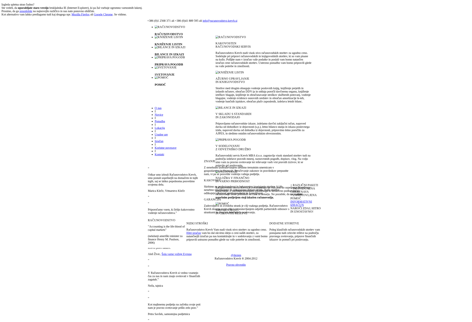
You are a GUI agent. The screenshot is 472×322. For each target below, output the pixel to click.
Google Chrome (103, 14)
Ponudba (160, 121)
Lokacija (160, 127)
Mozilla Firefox (81, 14)
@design (236, 255)
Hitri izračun (193, 232)
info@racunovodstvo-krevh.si (220, 20)
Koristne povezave (165, 147)
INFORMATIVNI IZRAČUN (301, 203)
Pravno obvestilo (236, 264)
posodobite (26, 11)
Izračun (159, 141)
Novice (159, 114)
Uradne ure (161, 134)
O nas (158, 108)
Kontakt (159, 154)
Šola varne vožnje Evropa (177, 254)
